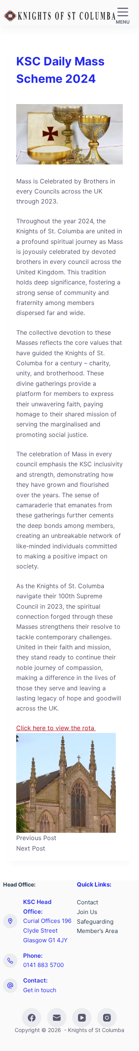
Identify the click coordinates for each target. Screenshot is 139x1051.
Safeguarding (95, 921)
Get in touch (39, 990)
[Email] (56, 1017)
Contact (87, 902)
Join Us (87, 912)
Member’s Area (97, 931)
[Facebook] (31, 1017)
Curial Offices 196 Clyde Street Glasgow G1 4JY (47, 930)
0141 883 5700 (43, 965)
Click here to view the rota (56, 728)
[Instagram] (107, 1017)
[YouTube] (82, 1017)
